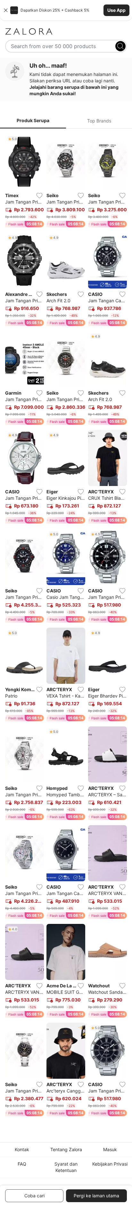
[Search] (120, 46)
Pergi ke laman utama (96, 1195)
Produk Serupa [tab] (33, 120)
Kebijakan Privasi (110, 1164)
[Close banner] (6, 10)
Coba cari (34, 1195)
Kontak (22, 1149)
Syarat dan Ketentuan (66, 1167)
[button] (66, 10)
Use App (116, 10)
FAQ (22, 1164)
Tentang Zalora (66, 1149)
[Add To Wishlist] (39, 195)
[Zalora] (66, 31)
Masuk (110, 1149)
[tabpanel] (66, 626)
